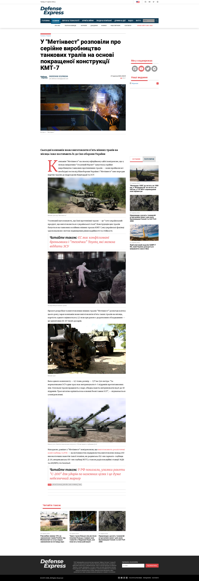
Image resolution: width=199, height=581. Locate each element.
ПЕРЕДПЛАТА (147, 578)
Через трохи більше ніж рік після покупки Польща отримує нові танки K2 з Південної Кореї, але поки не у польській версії (83, 539)
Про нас (57, 25)
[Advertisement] (116, 11)
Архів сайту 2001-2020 (144, 25)
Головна (42, 36)
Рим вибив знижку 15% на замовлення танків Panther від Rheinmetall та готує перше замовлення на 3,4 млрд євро (52, 539)
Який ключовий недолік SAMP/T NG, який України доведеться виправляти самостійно (143, 247)
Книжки (104, 25)
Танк (79, 484)
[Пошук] (157, 20)
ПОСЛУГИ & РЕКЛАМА (135, 578)
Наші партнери (115, 25)
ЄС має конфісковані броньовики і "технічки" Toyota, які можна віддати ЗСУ (82, 242)
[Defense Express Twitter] (154, 2)
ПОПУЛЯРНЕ (149, 159)
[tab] (136, 159)
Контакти (128, 25)
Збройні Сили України (70, 484)
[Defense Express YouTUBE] (150, 2)
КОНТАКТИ (155, 578)
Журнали (84, 25)
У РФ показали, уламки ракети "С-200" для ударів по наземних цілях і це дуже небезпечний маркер (87, 474)
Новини (48, 36)
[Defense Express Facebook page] (145, 2)
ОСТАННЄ (136, 159)
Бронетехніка (57, 484)
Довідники (94, 25)
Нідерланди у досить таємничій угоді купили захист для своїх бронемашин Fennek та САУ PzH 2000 (112, 539)
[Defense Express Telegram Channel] (158, 2)
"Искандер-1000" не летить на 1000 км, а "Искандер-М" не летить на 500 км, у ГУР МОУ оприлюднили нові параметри (144, 188)
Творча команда (70, 25)
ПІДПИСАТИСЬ (152, 565)
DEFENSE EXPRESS (58, 76)
